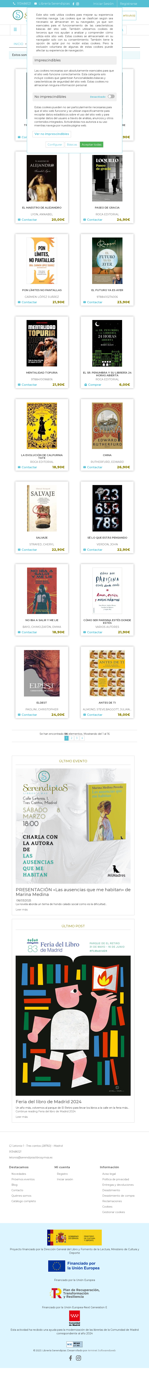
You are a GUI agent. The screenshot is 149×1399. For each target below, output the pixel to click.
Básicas (72, 144)
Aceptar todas (91, 144)
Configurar (55, 144)
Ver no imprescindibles (52, 134)
